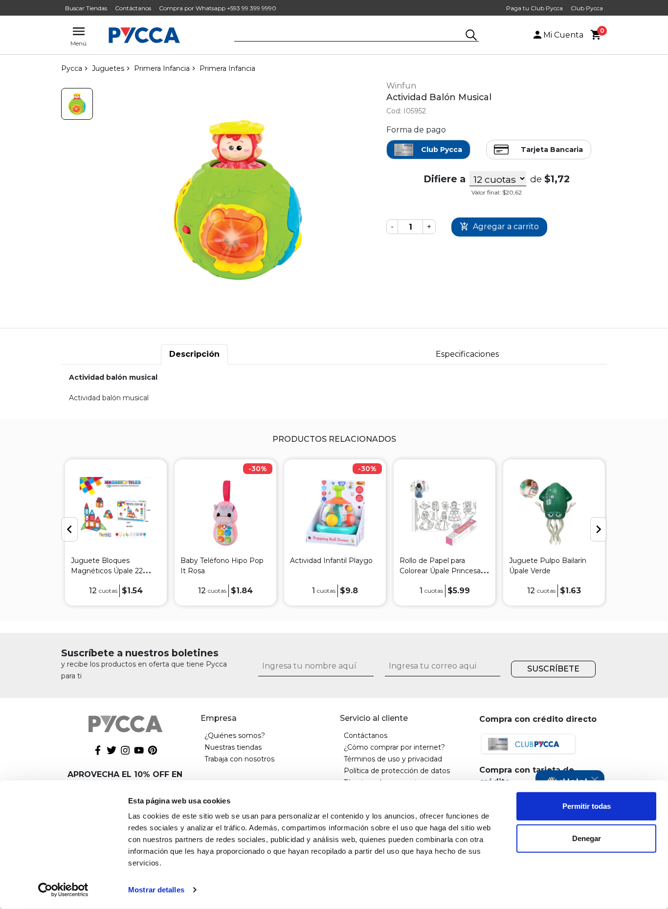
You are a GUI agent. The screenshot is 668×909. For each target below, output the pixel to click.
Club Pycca (587, 8)
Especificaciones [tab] (467, 354)
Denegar (586, 838)
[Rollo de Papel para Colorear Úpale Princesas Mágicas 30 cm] (445, 513)
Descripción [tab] (194, 354)
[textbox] (349, 36)
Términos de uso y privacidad (393, 759)
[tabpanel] (334, 387)
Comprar (499, 227)
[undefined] (238, 200)
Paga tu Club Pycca (534, 8)
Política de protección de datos (397, 770)
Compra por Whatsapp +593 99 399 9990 (217, 8)
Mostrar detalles (156, 890)
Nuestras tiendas (233, 747)
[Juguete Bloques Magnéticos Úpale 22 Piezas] (116, 513)
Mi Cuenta (563, 35)
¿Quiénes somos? (234, 735)
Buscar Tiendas (86, 8)
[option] (116, 532)
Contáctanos (133, 8)
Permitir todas (586, 806)
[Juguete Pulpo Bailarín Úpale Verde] (554, 513)
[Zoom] (77, 104)
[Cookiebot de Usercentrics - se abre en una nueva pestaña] (63, 890)
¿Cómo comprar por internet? (394, 747)
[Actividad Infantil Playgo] (335, 513)
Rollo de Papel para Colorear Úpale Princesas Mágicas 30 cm (442, 570)
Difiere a (444, 179)
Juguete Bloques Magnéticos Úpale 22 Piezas (107, 570)
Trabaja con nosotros (239, 759)
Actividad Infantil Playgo (331, 560)
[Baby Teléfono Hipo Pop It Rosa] (225, 513)
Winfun (401, 85)
